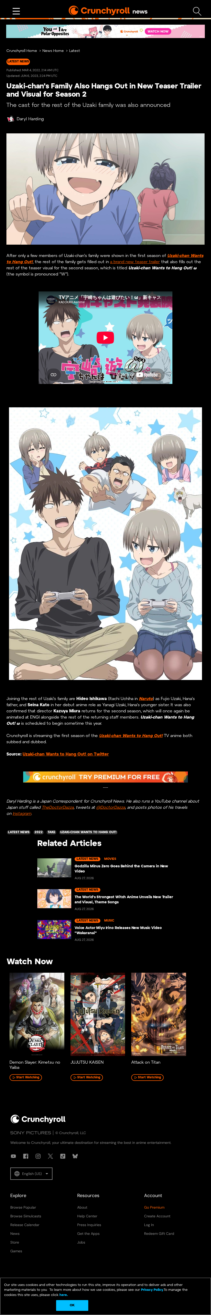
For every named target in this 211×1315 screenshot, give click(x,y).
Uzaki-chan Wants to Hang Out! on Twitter (66, 754)
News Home (53, 51)
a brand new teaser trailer (135, 262)
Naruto (146, 699)
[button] (31, 1173)
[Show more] (16, 11)
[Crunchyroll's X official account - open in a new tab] (50, 1156)
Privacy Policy (152, 1290)
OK (72, 1305)
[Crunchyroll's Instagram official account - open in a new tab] (38, 1156)
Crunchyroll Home (21, 51)
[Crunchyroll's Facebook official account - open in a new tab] (26, 1156)
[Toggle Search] (197, 11)
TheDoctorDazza (58, 808)
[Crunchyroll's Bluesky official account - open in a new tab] (75, 1156)
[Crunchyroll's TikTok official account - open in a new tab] (63, 1156)
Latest (74, 51)
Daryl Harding (30, 119)
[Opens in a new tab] (105, 31)
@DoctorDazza (110, 808)
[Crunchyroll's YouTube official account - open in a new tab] (13, 1156)
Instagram (22, 814)
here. (63, 1295)
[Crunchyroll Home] (38, 1122)
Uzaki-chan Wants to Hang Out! (131, 736)
